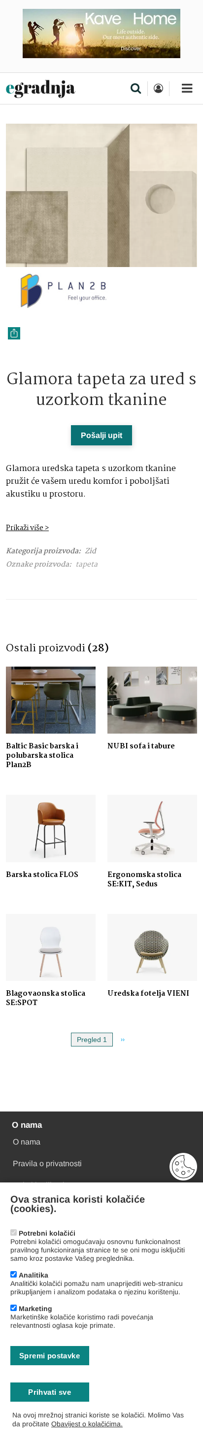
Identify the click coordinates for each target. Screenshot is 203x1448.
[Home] (40, 89)
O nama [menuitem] (26, 1142)
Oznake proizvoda (37, 565)
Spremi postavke (49, 1355)
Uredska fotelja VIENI (148, 994)
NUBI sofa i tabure (141, 746)
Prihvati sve (49, 1392)
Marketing (35, 1309)
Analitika (33, 1275)
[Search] (136, 89)
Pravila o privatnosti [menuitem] (47, 1163)
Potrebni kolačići (47, 1233)
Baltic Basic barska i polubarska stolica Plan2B (42, 756)
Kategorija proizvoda (42, 551)
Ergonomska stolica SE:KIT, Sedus (144, 879)
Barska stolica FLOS (42, 875)
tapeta (86, 565)
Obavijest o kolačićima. (87, 1424)
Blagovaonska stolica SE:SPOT (45, 998)
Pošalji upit (101, 435)
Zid (90, 551)
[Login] (158, 88)
